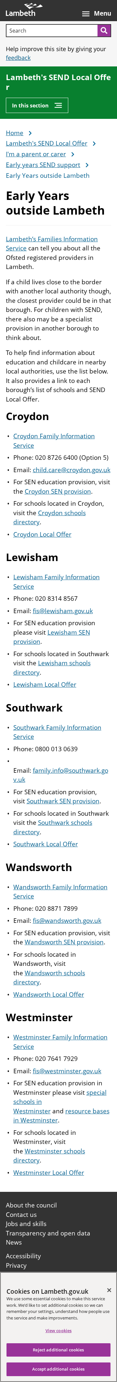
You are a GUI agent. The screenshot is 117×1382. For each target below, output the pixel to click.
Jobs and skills (26, 1224)
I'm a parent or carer (36, 154)
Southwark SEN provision (63, 801)
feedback (18, 58)
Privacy (16, 1265)
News (14, 1242)
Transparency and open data (48, 1233)
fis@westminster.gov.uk (67, 1071)
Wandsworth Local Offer (48, 994)
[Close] (109, 1290)
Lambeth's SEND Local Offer (58, 82)
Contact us (21, 1214)
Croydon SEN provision (58, 491)
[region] (58, 1327)
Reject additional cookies (58, 1350)
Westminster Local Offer (48, 1172)
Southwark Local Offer (45, 844)
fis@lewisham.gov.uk (63, 611)
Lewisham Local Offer (44, 684)
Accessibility (23, 1256)
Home (14, 133)
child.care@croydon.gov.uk (71, 470)
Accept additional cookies (58, 1369)
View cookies (59, 1330)
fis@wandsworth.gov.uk (67, 920)
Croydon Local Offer (42, 534)
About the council (31, 1205)
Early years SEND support (43, 165)
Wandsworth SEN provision (64, 942)
